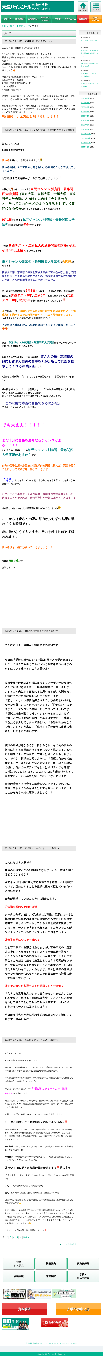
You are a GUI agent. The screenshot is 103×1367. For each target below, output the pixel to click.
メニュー (96, 10)
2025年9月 (85, 147)
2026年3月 (85, 120)
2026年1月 (85, 129)
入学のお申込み (78, 1309)
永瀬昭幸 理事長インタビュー (36, 1343)
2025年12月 (86, 134)
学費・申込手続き (83, 1276)
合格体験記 (32, 19)
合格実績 (19, 1276)
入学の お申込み (95, 18)
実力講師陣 (83, 1263)
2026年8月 (85, 98)
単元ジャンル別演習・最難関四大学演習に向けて (89, 53)
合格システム (19, 1263)
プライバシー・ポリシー (68, 1343)
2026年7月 (85, 103)
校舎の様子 (20, 19)
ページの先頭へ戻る (69, 1244)
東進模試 (51, 1276)
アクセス (7, 19)
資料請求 (83, 19)
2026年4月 (85, 116)
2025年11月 (86, 138)
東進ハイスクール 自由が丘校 (15, 26)
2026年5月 (85, 112)
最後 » (26, 1237)
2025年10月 (86, 143)
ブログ (58, 19)
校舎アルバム (70, 19)
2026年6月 (85, 107)
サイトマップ (53, 1343)
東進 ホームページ (83, 10)
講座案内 (51, 1263)
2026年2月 (85, 125)
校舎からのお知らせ (45, 18)
